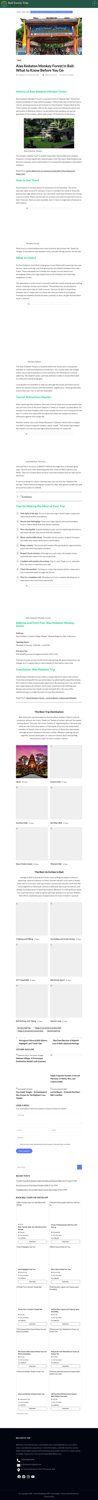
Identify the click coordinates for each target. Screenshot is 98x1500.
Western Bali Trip (53, 1031)
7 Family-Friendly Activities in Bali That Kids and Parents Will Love (40, 1181)
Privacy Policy (49, 1497)
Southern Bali (22, 823)
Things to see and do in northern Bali (48, 1028)
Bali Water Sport (57, 980)
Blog (19, 60)
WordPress (74, 1493)
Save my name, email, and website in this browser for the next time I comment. (45, 1144)
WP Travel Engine (53, 1493)
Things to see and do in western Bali (30, 1031)
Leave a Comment (68, 75)
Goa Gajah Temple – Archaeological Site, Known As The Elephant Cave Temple (31, 1095)
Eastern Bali (55, 782)
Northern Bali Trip (24, 1028)
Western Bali (56, 864)
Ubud (18, 782)
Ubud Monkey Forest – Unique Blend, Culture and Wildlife (51, 698)
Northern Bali (56, 823)
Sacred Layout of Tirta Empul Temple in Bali (32, 1185)
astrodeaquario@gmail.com (31, 1464)
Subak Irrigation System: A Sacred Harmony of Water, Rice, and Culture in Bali (65, 1078)
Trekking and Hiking (24, 939)
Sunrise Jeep (55, 1021)
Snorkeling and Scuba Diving (62, 939)
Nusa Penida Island (24, 864)
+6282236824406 (27, 1459)
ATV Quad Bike (22, 980)
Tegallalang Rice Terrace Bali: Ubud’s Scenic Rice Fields (36, 1190)
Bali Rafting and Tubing (26, 1021)
